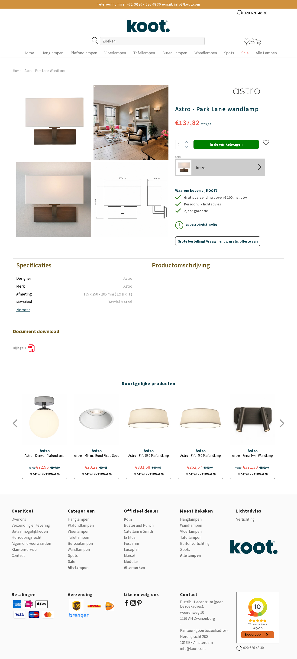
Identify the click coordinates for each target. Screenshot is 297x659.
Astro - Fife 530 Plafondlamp (148, 455)
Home (17, 70)
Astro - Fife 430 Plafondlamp (200, 455)
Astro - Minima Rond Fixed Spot (96, 455)
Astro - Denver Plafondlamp (45, 455)
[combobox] (152, 41)
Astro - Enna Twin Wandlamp (252, 455)
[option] (53, 161)
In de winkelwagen (45, 474)
